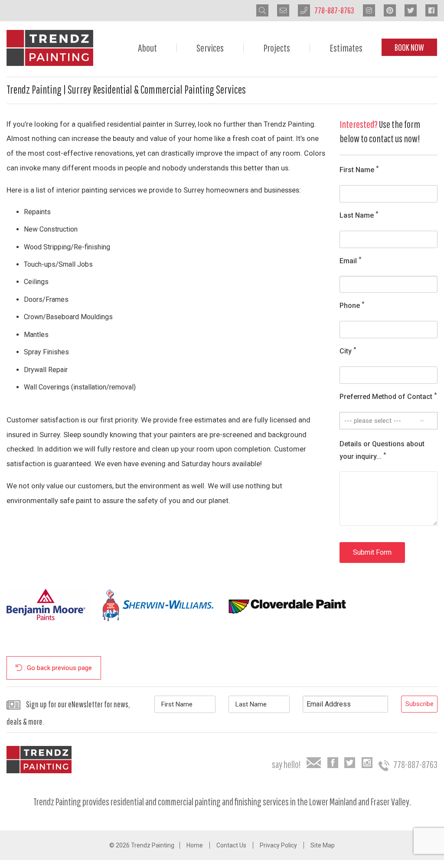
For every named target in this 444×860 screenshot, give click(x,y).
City (348, 350)
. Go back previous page (57, 668)
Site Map (322, 845)
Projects (276, 47)
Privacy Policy (278, 845)
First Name (359, 169)
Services (210, 47)
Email (350, 260)
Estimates (346, 47)
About (147, 47)
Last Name (359, 214)
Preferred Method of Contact (388, 396)
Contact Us (231, 845)
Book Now (409, 47)
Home (194, 845)
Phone (352, 305)
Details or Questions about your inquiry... (382, 450)
